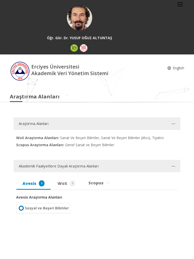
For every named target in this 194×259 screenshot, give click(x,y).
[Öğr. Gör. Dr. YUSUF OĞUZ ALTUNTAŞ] (79, 17)
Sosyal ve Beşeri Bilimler (47, 208)
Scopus (96, 183)
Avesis (32, 183)
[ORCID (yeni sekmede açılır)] (74, 48)
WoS (65, 183)
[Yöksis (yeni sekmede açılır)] (83, 48)
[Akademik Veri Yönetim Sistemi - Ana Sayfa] (20, 70)
